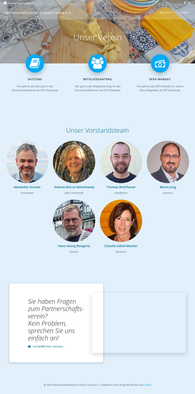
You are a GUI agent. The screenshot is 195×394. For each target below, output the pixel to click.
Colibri (147, 385)
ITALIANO (184, 12)
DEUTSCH (165, 12)
